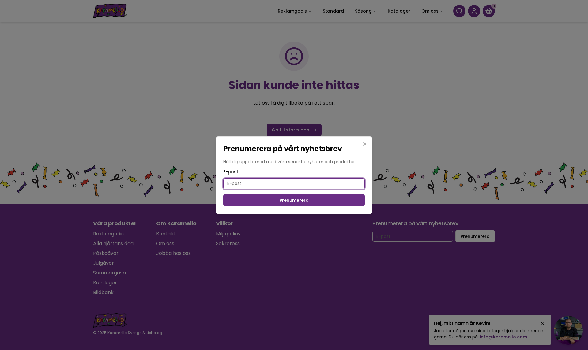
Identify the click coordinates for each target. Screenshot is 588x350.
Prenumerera (294, 200)
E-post (230, 172)
